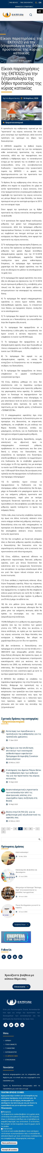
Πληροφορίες (6, 1108)
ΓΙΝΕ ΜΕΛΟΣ (13, 2)
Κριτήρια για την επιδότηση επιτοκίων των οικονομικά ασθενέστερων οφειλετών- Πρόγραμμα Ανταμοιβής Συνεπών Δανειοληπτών (22, 753)
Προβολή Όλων (20, 924)
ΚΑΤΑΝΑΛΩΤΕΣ (11, 1052)
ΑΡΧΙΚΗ (8, 1040)
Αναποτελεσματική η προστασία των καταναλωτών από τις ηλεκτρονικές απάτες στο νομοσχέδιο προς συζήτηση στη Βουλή (22, 795)
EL (36, 2)
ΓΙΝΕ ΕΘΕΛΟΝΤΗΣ (26, 2)
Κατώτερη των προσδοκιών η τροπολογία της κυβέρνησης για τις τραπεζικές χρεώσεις (23, 734)
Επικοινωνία (19, 987)
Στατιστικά (7, 1129)
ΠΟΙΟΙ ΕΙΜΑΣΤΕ (11, 1044)
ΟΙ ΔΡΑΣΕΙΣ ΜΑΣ (25, 61)
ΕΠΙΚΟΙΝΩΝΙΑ (10, 1060)
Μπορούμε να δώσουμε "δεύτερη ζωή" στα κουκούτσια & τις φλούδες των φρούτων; (28, 890)
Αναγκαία (7, 1112)
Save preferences (9, 1143)
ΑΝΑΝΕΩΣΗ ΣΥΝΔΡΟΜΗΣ (24, 7)
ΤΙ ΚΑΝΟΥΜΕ (10, 1048)
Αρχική (13, 61)
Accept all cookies (9, 1150)
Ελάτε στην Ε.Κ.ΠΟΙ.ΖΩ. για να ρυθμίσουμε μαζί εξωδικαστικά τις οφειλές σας (23, 815)
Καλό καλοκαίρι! (22, 852)
